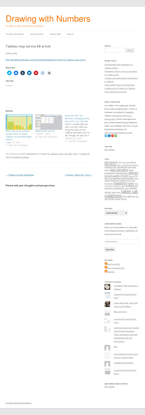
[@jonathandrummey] (106, 136)
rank (127, 188)
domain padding (113, 175)
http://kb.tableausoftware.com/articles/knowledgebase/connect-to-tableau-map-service (46, 59)
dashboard (122, 167)
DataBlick (130, 112)
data (130, 167)
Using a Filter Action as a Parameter (120, 85)
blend (133, 162)
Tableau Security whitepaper (20, 175)
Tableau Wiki (55, 34)
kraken (123, 180)
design (133, 172)
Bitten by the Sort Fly (45, 131)
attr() (120, 162)
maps (61, 153)
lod (127, 180)
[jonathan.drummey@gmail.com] (115, 136)
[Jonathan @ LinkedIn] (109, 136)
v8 (122, 199)
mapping (54, 153)
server (133, 188)
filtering (132, 176)
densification (122, 173)
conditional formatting (129, 165)
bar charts (126, 162)
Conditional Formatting (123, 362)
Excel (125, 176)
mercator (68, 153)
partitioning (119, 188)
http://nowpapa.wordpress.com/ (118, 132)
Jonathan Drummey (21, 157)
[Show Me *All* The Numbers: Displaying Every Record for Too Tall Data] (80, 128)
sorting (108, 192)
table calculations (121, 193)
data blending (119, 170)
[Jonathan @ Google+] (112, 136)
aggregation (111, 162)
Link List (70, 34)
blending (110, 165)
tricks (111, 198)
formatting (115, 178)
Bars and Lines (120, 311)
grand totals (127, 178)
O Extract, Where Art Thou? (79, 175)
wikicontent (32, 153)
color (118, 165)
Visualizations (36, 34)
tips (133, 196)
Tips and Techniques (15, 34)
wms (75, 153)
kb (48, 153)
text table (127, 196)
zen (125, 199)
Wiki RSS (111, 272)
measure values (119, 186)
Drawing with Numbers (48, 18)
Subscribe (109, 249)
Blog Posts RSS (113, 264)
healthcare (114, 180)
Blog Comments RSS (115, 268)
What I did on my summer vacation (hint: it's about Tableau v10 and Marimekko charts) (19, 135)
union (117, 199)
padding (130, 185)
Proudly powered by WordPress (18, 403)
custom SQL (111, 167)
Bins (116, 346)
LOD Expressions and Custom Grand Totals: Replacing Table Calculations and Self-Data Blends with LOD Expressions (126, 335)
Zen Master (117, 115)
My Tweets (110, 149)
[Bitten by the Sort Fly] (48, 122)
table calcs (116, 192)
